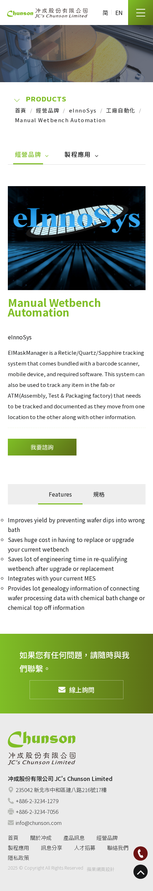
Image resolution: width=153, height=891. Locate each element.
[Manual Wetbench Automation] (77, 238)
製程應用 (77, 154)
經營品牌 (47, 110)
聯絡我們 (117, 847)
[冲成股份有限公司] (47, 13)
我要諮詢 (42, 447)
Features (60, 494)
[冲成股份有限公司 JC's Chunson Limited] (41, 748)
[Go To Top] (140, 872)
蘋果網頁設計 (101, 869)
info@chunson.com (39, 822)
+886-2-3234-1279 (37, 801)
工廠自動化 (121, 110)
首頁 (21, 110)
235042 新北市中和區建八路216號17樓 (61, 789)
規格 (99, 494)
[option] (77, 238)
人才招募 (84, 847)
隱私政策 (18, 857)
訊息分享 (51, 847)
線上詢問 (82, 689)
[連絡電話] (140, 853)
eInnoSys (83, 110)
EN (119, 12)
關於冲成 (41, 837)
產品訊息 (74, 837)
